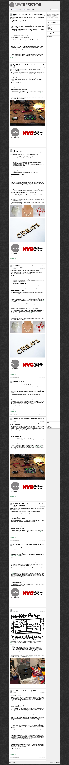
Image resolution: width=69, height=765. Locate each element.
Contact (32, 9)
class (44, 261)
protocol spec (30, 656)
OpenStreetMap (49, 29)
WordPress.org (50, 427)
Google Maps (49, 28)
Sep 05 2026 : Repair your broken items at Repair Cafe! (28, 14)
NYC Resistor (13, 762)
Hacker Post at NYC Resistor (20, 610)
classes (15, 15)
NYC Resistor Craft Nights (15, 555)
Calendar (19, 9)
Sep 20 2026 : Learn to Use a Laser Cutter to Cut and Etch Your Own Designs (29, 150)
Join (16, 9)
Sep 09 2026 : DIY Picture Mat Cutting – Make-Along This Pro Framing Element (28, 504)
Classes (23, 9)
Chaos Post (12, 642)
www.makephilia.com (39, 523)
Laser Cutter (28, 9)
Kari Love (12, 573)
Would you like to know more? (51, 19)
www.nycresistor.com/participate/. (27, 312)
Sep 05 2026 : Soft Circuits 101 (21, 381)
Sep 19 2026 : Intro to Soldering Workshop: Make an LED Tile (28, 65)
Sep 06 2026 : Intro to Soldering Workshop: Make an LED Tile (28, 419)
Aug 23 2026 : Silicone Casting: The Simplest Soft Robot (28, 544)
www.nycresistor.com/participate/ (37, 92)
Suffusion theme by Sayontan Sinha (55, 762)
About (11, 9)
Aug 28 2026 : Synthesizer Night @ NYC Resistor (26, 691)
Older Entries (13, 760)
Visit (13, 9)
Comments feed (50, 426)
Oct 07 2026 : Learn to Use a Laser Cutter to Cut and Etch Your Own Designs (29, 266)
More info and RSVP (13, 57)
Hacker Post (13, 644)
